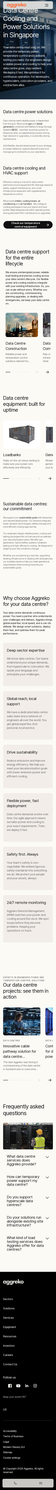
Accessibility (10, 1431)
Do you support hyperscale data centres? (20, 1201)
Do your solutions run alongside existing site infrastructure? (25, 1221)
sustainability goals (28, 517)
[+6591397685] (15, 1483)
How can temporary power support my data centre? (23, 1180)
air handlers (26, 204)
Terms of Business (13, 1436)
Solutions (9, 1308)
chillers (18, 201)
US (5, 1409)
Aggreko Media (18, 1385)
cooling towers (30, 201)
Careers (8, 1355)
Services (8, 1317)
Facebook (9, 1385)
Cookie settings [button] (11, 1457)
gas (30, 123)
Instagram (35, 1385)
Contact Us (10, 1364)
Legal (6, 1441)
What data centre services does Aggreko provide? (21, 1160)
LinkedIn (26, 1385)
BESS (14, 129)
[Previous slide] (37, 372)
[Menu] (46, 5)
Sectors (8, 1299)
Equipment (9, 1327)
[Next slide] (47, 372)
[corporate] (16, 5)
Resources (9, 1336)
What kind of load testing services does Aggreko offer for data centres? (25, 1243)
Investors (9, 1345)
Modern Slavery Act (14, 1447)
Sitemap (7, 1452)
